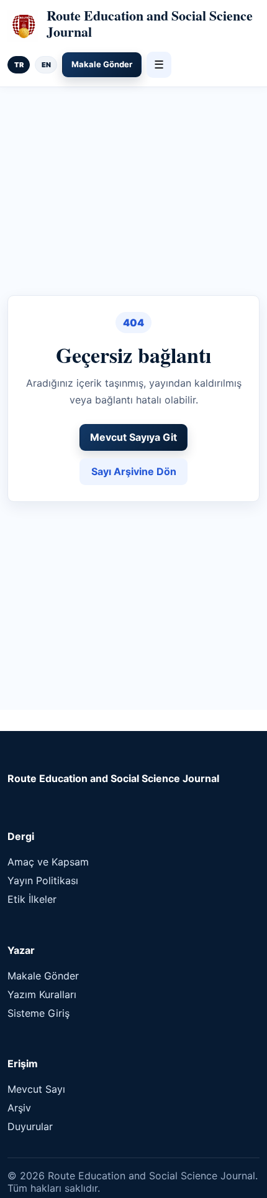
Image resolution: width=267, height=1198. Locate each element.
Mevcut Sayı (36, 1089)
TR (19, 64)
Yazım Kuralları (41, 994)
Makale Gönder (101, 64)
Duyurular (30, 1126)
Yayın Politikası (42, 880)
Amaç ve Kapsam (48, 862)
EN (46, 64)
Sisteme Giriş (38, 1013)
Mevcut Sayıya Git (133, 437)
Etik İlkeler (32, 899)
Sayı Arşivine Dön (133, 471)
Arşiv (19, 1107)
